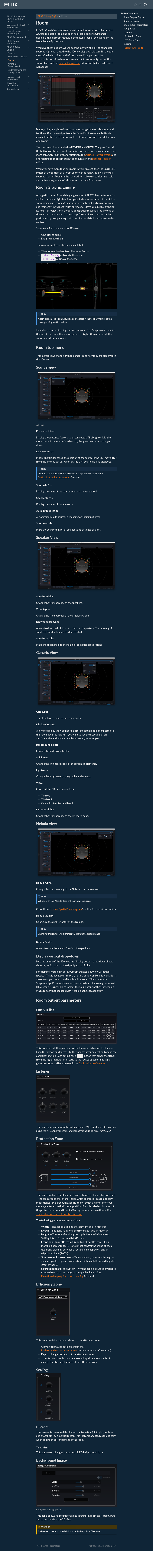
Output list (129, 28)
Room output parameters (135, 24)
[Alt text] (76, 396)
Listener (128, 32)
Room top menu (131, 21)
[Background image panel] (76, 1485)
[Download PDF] (140, 4)
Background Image (133, 47)
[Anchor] (77, 187)
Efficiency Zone (132, 40)
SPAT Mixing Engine (48, 16)
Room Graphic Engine (133, 17)
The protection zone (59, 1214)
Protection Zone (132, 36)
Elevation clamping (62, 1276)
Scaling (127, 43)
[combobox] (146, 4)
